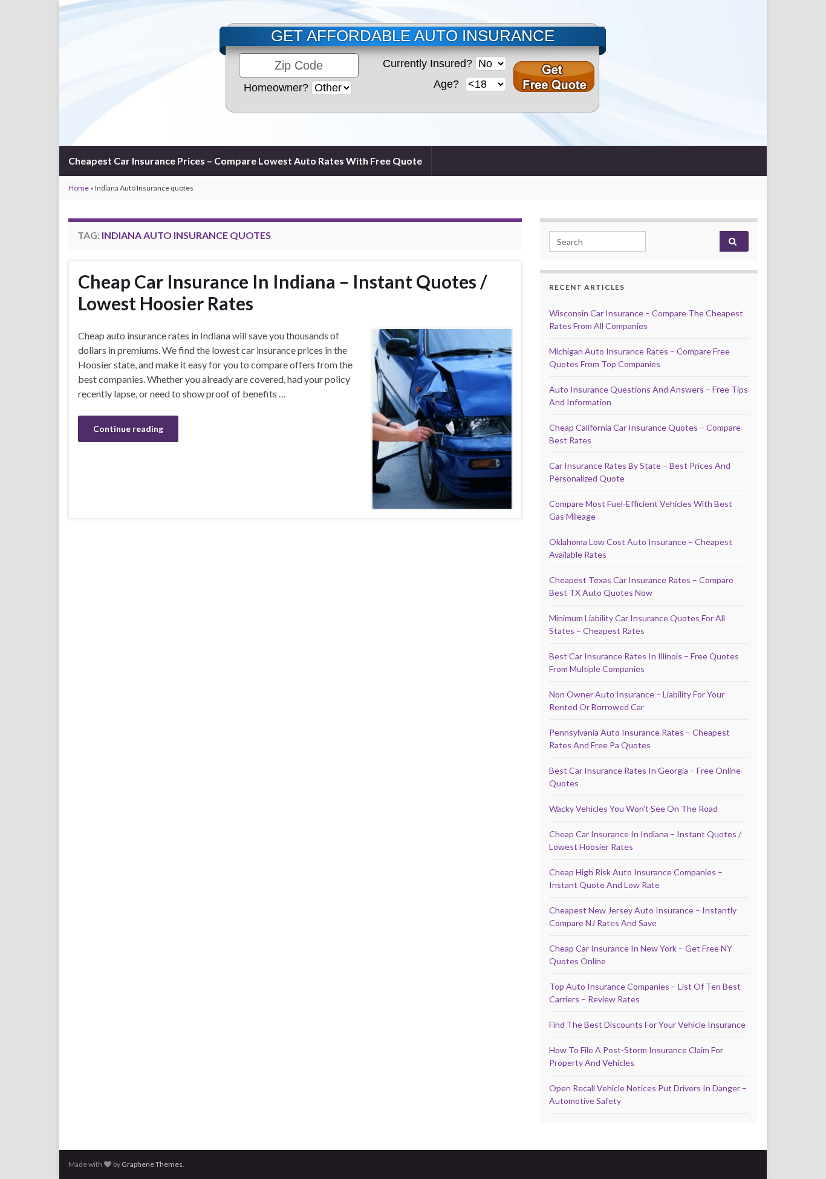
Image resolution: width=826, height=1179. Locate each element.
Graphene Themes (152, 1164)
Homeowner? (276, 88)
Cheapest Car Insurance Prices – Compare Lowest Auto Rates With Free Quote (245, 160)
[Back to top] (799, 1152)
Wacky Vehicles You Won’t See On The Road (633, 808)
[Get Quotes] (553, 76)
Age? (448, 84)
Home (78, 187)
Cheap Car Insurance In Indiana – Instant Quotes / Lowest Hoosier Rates (282, 292)
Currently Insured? (427, 63)
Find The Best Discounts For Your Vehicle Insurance (647, 1024)
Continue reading (128, 428)
